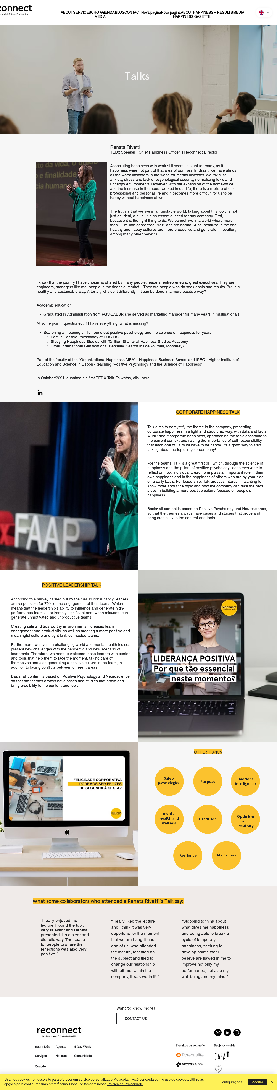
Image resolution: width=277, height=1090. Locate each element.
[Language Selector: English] (264, 12)
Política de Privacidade (125, 1084)
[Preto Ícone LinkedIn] (40, 392)
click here (141, 378)
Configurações (231, 1082)
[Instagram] (237, 1032)
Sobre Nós (42, 1046)
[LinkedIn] (227, 1032)
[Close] (271, 1082)
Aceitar (257, 1082)
